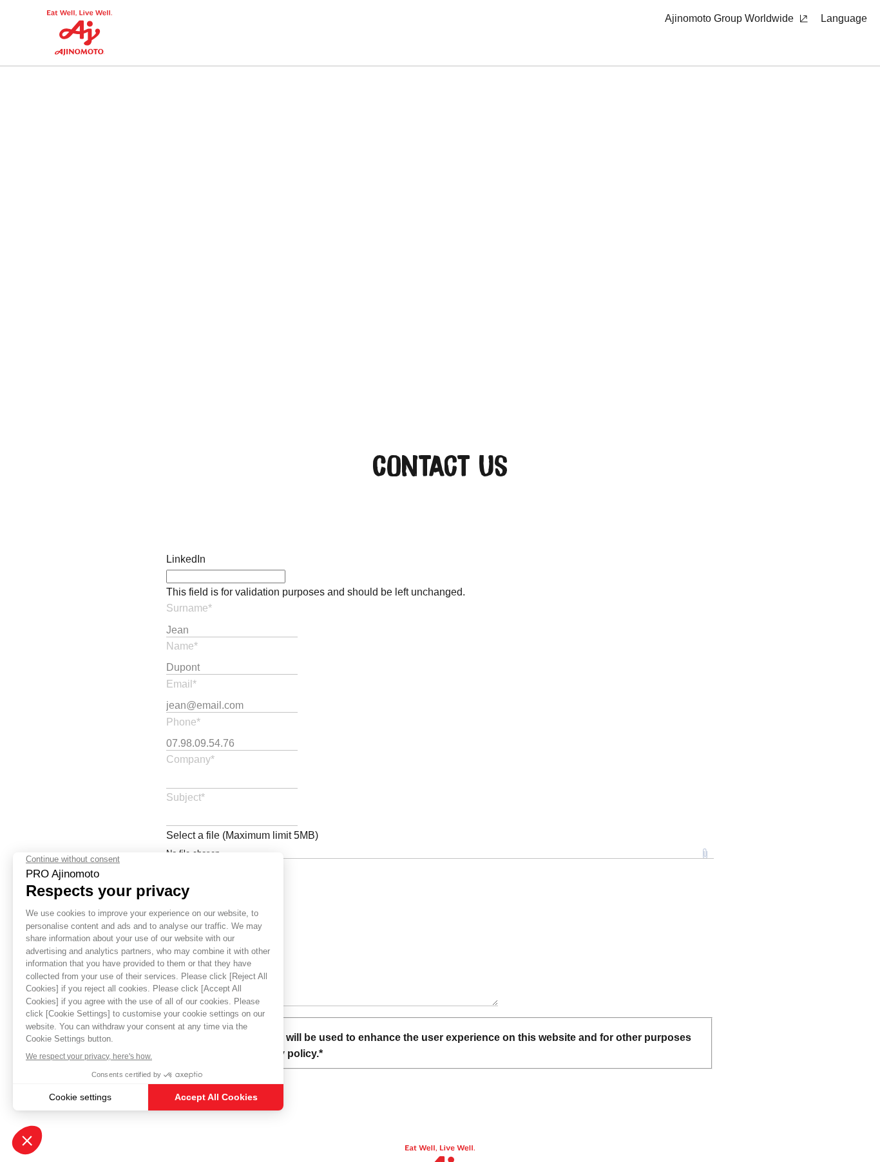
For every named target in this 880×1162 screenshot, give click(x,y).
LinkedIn (186, 559)
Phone (183, 722)
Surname (189, 608)
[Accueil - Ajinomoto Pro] (79, 32)
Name (182, 646)
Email (181, 684)
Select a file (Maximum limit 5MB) (242, 835)
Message (189, 866)
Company (190, 759)
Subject (185, 797)
